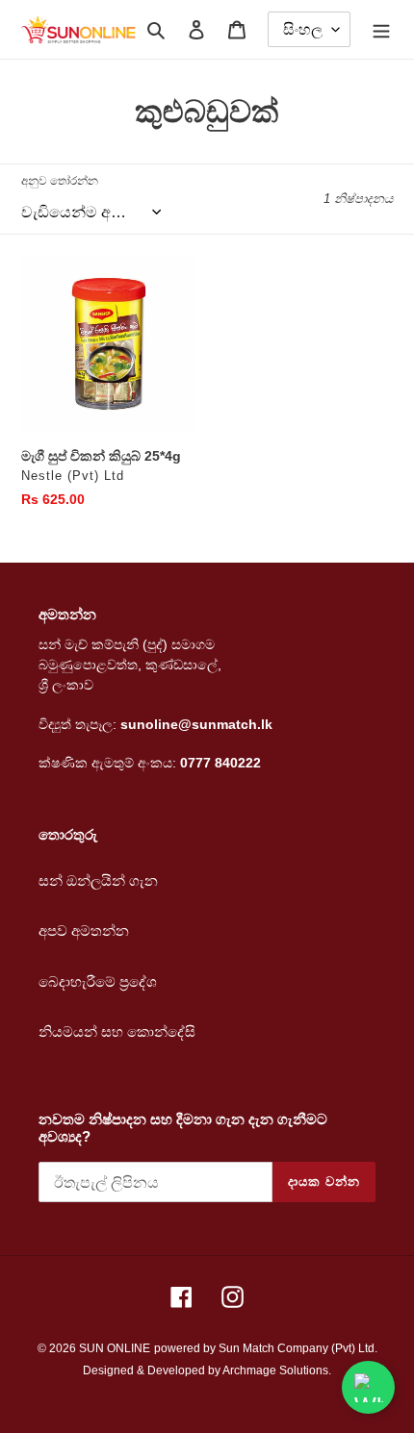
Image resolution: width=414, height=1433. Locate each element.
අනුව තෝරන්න (59, 181)
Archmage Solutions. (276, 1370)
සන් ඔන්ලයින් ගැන (98, 880)
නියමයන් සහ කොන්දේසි (117, 1031)
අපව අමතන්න (84, 930)
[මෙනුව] (381, 29)
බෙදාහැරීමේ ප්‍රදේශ (98, 981)
